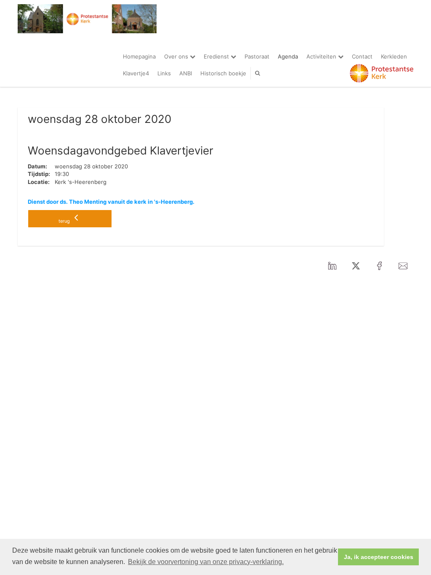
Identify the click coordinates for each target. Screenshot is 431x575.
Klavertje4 (136, 73)
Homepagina (139, 56)
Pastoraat (257, 56)
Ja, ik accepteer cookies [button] (378, 557)
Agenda (288, 56)
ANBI (185, 73)
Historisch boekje (223, 73)
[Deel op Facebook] (379, 266)
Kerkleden (394, 56)
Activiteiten (322, 56)
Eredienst (217, 56)
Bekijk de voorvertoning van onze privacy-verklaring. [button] (206, 561)
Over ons (177, 56)
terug (65, 221)
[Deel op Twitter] (355, 266)
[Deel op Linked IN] (332, 266)
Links (164, 73)
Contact (362, 56)
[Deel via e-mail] (402, 266)
